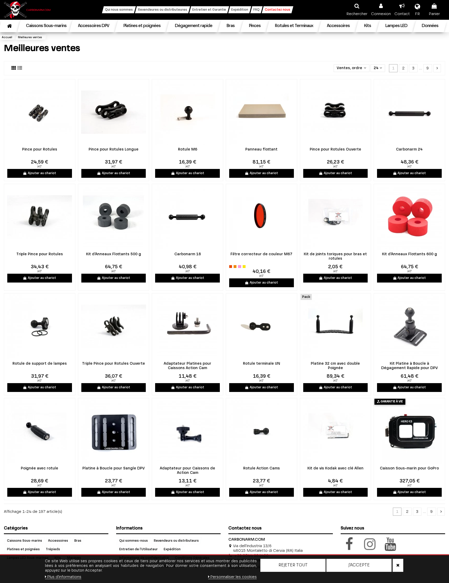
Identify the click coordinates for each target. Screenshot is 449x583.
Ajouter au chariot (42, 173)
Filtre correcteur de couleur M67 (261, 254)
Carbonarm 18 (187, 254)
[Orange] (235, 266)
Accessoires (58, 540)
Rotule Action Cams (261, 468)
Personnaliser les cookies (233, 577)
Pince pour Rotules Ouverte (335, 149)
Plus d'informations (64, 577)
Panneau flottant (261, 149)
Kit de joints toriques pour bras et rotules (335, 256)
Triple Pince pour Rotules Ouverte (113, 363)
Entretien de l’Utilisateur (138, 549)
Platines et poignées (23, 549)
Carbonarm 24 (409, 149)
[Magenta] (239, 266)
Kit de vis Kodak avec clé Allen (335, 468)
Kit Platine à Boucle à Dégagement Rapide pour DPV (409, 366)
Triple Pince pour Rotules (39, 254)
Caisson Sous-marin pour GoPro (409, 468)
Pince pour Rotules (39, 149)
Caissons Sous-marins (24, 540)
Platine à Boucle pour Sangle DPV (113, 468)
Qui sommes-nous (133, 540)
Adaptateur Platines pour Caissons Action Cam (187, 366)
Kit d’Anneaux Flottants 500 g (113, 254)
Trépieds (53, 549)
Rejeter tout (293, 565)
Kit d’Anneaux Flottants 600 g (409, 254)
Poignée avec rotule (39, 468)
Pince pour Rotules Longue (113, 149)
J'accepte (359, 565)
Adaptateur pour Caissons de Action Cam (187, 471)
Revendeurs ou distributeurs (176, 540)
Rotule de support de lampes (39, 363)
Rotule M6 (187, 149)
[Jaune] (244, 266)
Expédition (172, 549)
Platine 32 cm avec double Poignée (335, 366)
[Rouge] (230, 266)
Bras (77, 540)
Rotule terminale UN (261, 363)
